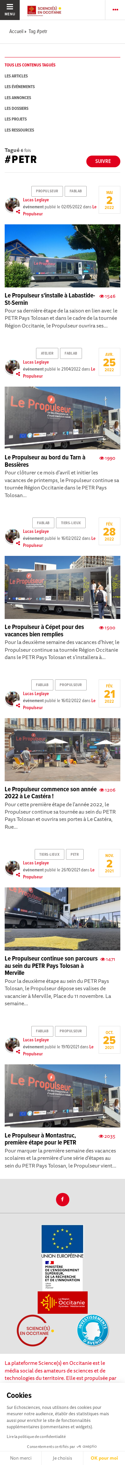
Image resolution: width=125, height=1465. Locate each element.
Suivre (103, 161)
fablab (76, 191)
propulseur (47, 191)
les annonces (18, 98)
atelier (47, 353)
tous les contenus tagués (30, 65)
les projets (16, 119)
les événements (20, 87)
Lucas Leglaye (36, 200)
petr (75, 854)
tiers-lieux (71, 523)
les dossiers (16, 109)
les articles (16, 76)
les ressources (19, 130)
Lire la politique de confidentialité (36, 1436)
